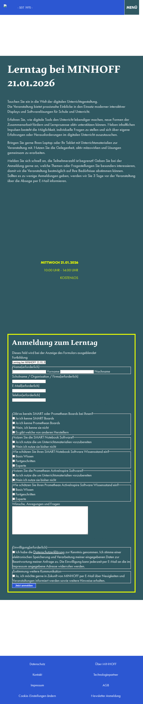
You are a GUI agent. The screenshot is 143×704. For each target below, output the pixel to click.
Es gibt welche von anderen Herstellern (42, 432)
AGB (106, 685)
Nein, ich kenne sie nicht (32, 427)
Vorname (53, 371)
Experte (21, 465)
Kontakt (37, 674)
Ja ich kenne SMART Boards (35, 418)
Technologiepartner (105, 674)
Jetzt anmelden (24, 585)
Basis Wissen (25, 456)
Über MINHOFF (106, 664)
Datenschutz (37, 664)
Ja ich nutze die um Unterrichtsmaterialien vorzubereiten (54, 442)
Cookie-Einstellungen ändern (37, 696)
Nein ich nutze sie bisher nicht (36, 446)
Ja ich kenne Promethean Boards (38, 423)
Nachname (102, 371)
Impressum (37, 685)
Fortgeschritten (25, 461)
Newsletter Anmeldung (105, 696)
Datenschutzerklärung (49, 552)
